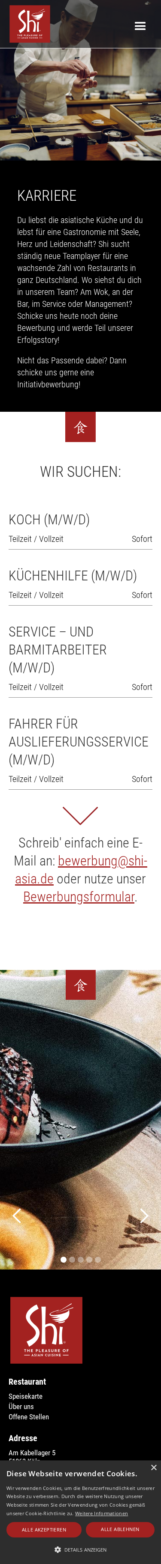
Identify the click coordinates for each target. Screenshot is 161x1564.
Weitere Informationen (101, 1513)
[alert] (80, 1512)
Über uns (21, 1406)
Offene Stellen (29, 1416)
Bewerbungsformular (78, 897)
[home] (27, 24)
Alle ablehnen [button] (120, 1529)
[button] (17, 1216)
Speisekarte (26, 1396)
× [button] (153, 1468)
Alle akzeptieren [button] (44, 1529)
